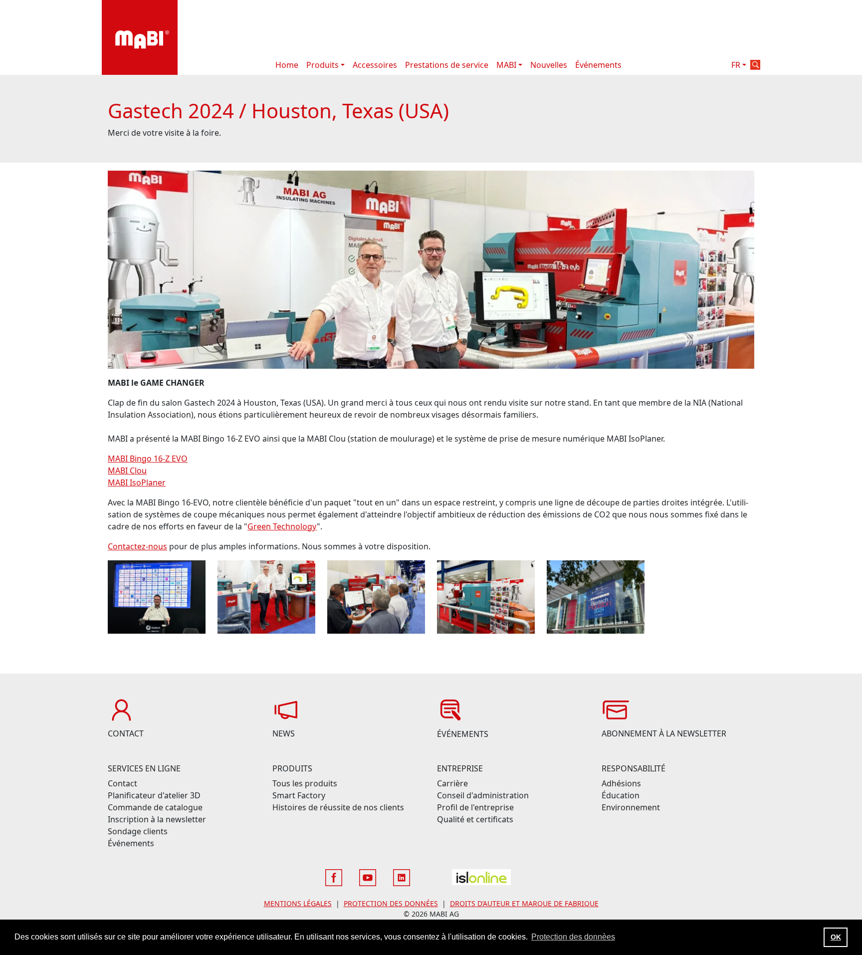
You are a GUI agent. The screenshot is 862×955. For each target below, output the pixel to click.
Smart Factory (298, 795)
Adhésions (621, 783)
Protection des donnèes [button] (573, 937)
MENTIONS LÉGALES (298, 903)
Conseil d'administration (483, 795)
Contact (122, 783)
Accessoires (375, 64)
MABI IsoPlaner (137, 482)
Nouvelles (548, 64)
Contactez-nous (137, 546)
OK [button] (836, 937)
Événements (598, 64)
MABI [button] (506, 64)
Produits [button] (322, 64)
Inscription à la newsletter (157, 819)
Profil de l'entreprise (475, 807)
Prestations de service (446, 64)
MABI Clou (127, 470)
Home (286, 64)
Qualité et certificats (475, 819)
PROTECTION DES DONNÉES (391, 903)
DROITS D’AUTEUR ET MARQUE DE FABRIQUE (524, 903)
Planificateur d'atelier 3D (154, 795)
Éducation (621, 795)
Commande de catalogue (155, 807)
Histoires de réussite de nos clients (338, 807)
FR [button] (735, 64)
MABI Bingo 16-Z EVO (148, 458)
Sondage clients (138, 831)
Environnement (631, 807)
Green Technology (282, 526)
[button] (755, 65)
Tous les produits (304, 783)
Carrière (452, 783)
